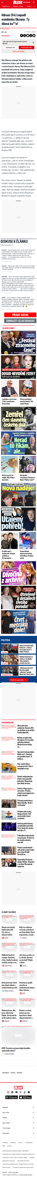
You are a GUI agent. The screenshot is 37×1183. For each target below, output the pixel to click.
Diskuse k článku (14, 241)
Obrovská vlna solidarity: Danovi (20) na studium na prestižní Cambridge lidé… (25, 729)
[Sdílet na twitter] (24, 35)
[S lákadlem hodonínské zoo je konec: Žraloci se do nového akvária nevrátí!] (9, 838)
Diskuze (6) (5, 35)
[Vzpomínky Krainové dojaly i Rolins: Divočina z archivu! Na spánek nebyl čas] (9, 862)
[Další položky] (34, 6)
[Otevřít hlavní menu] (2, 2)
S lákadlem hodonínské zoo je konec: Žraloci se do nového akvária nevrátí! (25, 839)
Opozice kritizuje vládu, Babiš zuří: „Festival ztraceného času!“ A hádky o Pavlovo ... (27, 648)
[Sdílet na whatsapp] (30, 35)
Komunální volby (7, 675)
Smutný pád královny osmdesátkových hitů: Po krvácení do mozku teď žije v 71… (25, 827)
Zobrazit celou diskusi (20, 321)
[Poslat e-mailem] (33, 35)
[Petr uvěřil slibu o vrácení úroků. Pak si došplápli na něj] (9, 768)
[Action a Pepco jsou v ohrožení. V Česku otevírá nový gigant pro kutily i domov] (9, 791)
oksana (13, 1072)
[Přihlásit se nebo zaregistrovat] (34, 2)
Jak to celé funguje (18, 51)
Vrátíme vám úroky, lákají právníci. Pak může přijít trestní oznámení (24, 815)
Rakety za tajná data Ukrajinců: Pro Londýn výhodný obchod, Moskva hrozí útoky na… (25, 742)
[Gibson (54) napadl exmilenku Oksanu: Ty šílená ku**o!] (18, 28)
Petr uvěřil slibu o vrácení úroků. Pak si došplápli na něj (25, 766)
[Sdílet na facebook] (21, 35)
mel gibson (5, 1072)
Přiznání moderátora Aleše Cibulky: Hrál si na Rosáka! (25, 802)
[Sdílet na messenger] (27, 35)
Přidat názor (20, 315)
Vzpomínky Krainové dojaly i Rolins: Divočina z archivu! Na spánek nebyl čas (25, 863)
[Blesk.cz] (18, 2)
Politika (4, 652)
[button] (11, 1097)
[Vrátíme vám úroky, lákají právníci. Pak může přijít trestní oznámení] (9, 814)
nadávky (19, 1072)
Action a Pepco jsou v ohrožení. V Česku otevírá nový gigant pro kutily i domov (25, 792)
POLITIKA (5, 640)
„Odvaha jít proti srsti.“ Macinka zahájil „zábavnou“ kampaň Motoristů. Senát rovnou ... (27, 671)
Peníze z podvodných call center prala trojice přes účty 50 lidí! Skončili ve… (25, 851)
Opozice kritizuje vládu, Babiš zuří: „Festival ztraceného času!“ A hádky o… (25, 755)
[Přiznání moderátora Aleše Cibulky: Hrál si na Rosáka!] (9, 803)
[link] (8, 1092)
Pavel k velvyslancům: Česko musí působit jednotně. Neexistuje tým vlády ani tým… (25, 780)
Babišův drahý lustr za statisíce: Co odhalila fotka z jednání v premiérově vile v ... (26, 660)
